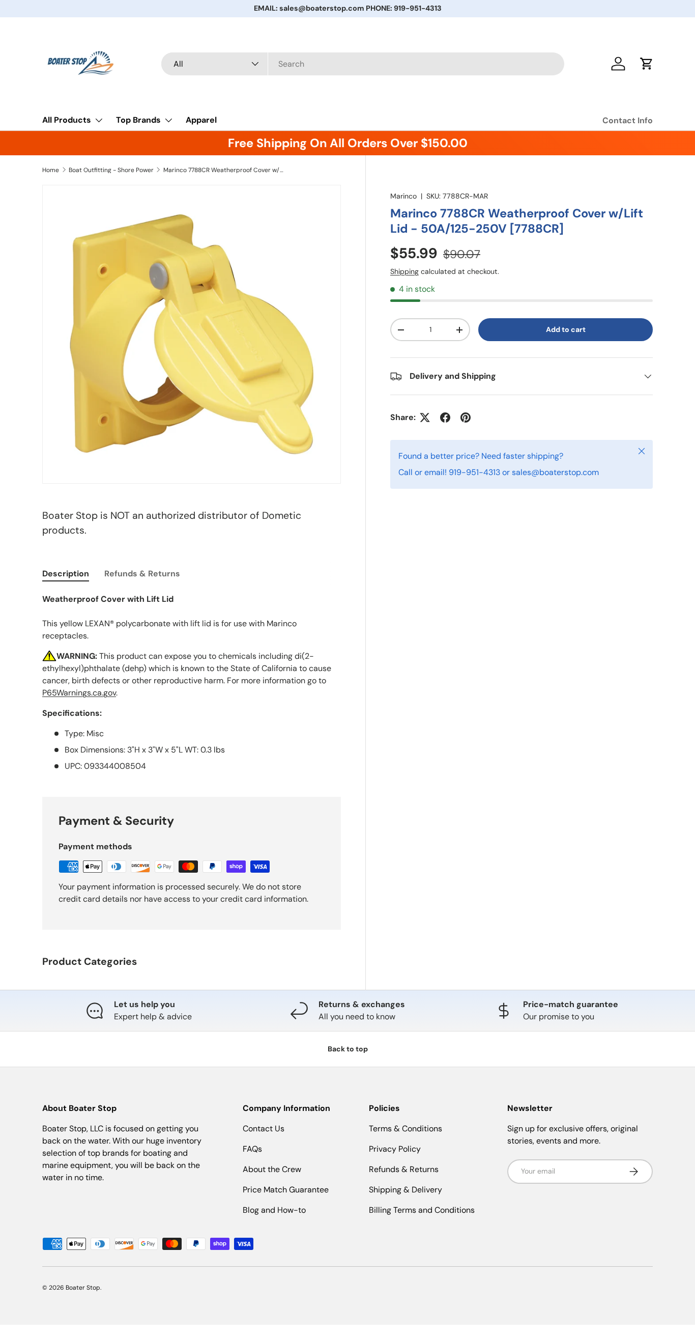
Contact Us (263, 1128)
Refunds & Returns (404, 1169)
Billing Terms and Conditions (422, 1210)
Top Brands (138, 120)
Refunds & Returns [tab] (142, 573)
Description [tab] (65, 573)
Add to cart (566, 329)
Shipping (404, 271)
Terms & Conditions (405, 1128)
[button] (646, 63)
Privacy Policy (395, 1149)
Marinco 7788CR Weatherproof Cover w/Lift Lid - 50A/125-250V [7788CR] (224, 170)
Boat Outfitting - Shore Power (111, 170)
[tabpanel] (191, 682)
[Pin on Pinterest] (465, 417)
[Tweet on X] (425, 417)
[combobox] (363, 63)
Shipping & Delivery (405, 1189)
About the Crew (272, 1169)
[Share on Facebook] (445, 417)
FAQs (252, 1149)
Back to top (348, 1048)
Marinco (403, 196)
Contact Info (627, 120)
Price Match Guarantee (286, 1189)
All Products (66, 120)
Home (50, 170)
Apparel (201, 120)
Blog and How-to (274, 1210)
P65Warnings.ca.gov (79, 692)
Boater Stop (83, 1288)
